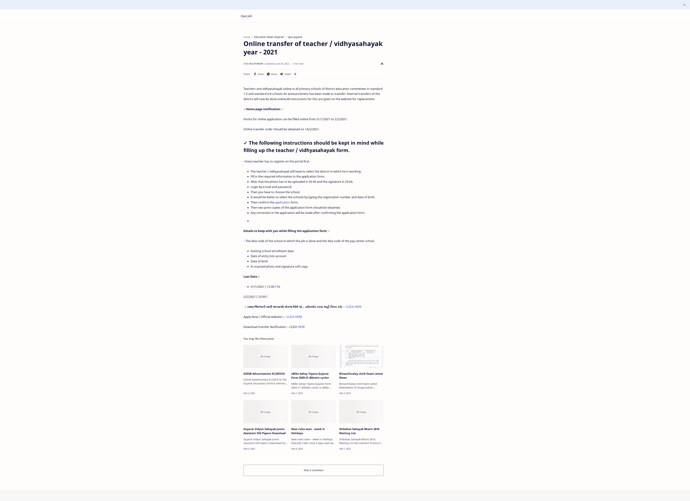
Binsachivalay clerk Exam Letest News (361, 376)
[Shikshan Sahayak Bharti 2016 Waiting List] (361, 411)
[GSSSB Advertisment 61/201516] (265, 356)
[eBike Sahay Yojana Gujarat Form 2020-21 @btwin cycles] (313, 356)
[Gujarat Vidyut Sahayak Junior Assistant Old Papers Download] (265, 411)
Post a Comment (313, 470)
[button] (258, 74)
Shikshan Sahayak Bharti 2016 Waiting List (359, 431)
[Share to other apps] (295, 74)
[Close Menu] (684, 4)
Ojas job (246, 16)
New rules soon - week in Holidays (308, 431)
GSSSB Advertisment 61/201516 (264, 373)
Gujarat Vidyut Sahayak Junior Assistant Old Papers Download (264, 431)
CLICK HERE (354, 307)
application (282, 202)
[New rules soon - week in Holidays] (313, 411)
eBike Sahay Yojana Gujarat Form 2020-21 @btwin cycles (310, 376)
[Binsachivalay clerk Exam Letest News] (361, 356)
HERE (301, 327)
